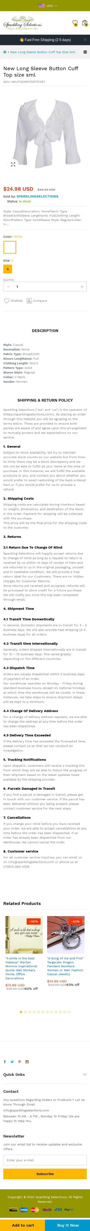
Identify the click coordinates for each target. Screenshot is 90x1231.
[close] (85, 39)
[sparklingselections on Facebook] (4, 1062)
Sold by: (9, 196)
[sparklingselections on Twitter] (12, 1062)
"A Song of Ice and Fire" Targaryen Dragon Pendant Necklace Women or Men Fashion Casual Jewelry (65, 966)
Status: (12, 201)
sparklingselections (37, 196)
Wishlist (16, 300)
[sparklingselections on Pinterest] (19, 1062)
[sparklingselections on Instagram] (27, 1062)
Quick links (14, 1074)
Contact (11, 1091)
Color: (12, 236)
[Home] (4, 52)
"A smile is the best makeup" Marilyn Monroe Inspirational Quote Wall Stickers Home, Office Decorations (21, 968)
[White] (9, 247)
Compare (40, 300)
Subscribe (45, 1174)
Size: (8, 260)
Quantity (8, 279)
